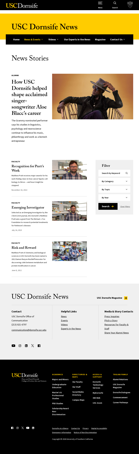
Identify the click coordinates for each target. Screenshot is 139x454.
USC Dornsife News (45, 28)
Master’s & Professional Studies (58, 395)
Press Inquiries (111, 316)
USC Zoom (97, 403)
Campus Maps (78, 400)
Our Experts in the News (77, 39)
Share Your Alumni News (116, 332)
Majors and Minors (60, 379)
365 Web (96, 398)
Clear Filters (125, 206)
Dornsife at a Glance (60, 428)
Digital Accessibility (99, 428)
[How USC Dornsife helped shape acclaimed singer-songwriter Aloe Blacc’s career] (92, 96)
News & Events (32, 39)
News (64, 316)
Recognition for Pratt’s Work (28, 169)
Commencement (120, 397)
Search (105, 206)
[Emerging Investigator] (69, 211)
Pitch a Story (110, 320)
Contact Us (116, 39)
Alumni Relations (120, 379)
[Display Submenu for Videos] (57, 39)
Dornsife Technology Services (98, 385)
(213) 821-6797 (19, 324)
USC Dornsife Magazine (110, 297)
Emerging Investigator (28, 208)
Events (64, 320)
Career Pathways (120, 402)
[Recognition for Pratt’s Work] (69, 169)
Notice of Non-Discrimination (85, 432)
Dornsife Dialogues (121, 392)
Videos (52, 39)
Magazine (100, 39)
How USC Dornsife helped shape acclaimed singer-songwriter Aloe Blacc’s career (29, 98)
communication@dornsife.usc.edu (29, 330)
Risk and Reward (24, 248)
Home (16, 39)
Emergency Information (61, 432)
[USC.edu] (130, 5)
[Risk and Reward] (69, 251)
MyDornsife (98, 393)
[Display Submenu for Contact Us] (124, 39)
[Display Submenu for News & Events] (42, 39)
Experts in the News (71, 328)
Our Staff (76, 387)
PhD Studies (57, 403)
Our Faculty (77, 382)
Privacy (86, 428)
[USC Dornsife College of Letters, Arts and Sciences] (22, 7)
